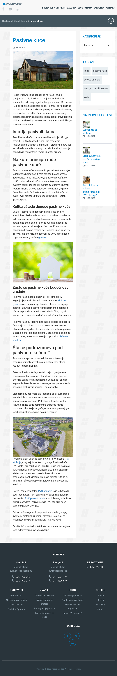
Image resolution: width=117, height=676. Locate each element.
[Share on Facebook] (6, 336)
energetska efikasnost (96, 88)
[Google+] (18, 9)
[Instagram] (10, 9)
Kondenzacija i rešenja (72, 600)
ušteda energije (92, 79)
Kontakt (100, 609)
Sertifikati (100, 604)
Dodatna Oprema (16, 609)
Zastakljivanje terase (44, 595)
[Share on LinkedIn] (6, 348)
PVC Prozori (16, 595)
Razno (24, 21)
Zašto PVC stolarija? (72, 613)
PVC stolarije (45, 491)
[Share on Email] (6, 355)
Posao (101, 595)
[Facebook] (3, 9)
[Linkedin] (72, 643)
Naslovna (7, 21)
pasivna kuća (100, 70)
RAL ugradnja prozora (44, 608)
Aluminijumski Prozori (16, 600)
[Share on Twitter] (6, 342)
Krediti (101, 600)
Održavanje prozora (72, 595)
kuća (86, 70)
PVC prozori (31, 498)
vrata (42, 498)
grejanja (42, 237)
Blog (16, 21)
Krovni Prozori (16, 604)
